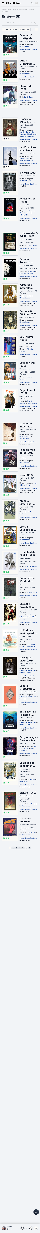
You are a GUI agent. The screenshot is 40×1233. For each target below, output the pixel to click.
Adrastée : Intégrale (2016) (25, 286)
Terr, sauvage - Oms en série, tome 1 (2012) (28, 739)
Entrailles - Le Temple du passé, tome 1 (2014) (27, 713)
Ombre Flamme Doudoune (19, 9)
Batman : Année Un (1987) (25, 261)
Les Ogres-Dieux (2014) (26, 659)
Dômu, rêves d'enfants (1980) (27, 580)
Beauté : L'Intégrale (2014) (25, 687)
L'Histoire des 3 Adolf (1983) (28, 235)
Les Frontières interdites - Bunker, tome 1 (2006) (28, 149)
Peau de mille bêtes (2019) (27, 451)
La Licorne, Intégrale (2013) (26, 425)
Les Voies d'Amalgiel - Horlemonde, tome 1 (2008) (27, 121)
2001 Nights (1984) (26, 338)
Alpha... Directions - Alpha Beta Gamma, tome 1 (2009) (27, 502)
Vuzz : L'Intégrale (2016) (25, 62)
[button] (36, 3)
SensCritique (6, 9)
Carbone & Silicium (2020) (28, 313)
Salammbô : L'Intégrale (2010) (26, 37)
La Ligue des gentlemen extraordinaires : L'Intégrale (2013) (28, 764)
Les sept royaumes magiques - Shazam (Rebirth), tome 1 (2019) (28, 605)
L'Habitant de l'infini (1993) (27, 554)
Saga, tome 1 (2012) (27, 392)
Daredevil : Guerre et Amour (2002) (27, 820)
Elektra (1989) (27, 792)
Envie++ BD (5, 11)
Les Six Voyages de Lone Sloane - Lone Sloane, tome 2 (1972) (27, 528)
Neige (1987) (26, 475)
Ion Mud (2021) (28, 172)
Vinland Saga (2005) (27, 364)
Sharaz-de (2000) (25, 88)
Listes (31, 9)
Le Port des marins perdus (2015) (28, 632)
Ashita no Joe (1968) (27, 200)
